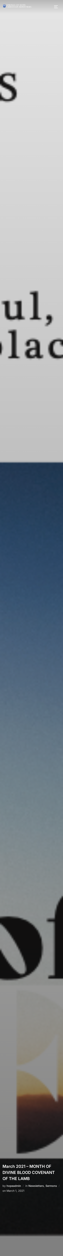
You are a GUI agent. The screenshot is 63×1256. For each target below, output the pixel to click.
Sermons (51, 1185)
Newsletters (36, 1185)
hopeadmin (14, 1185)
